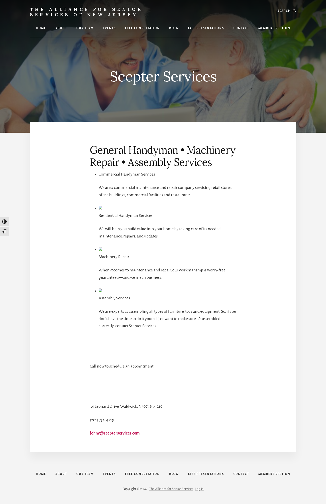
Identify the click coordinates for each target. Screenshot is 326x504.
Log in (199, 489)
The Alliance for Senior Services (171, 489)
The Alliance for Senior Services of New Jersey (86, 11)
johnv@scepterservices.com (115, 433)
